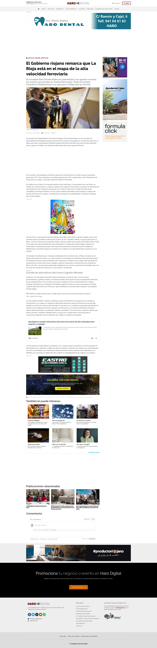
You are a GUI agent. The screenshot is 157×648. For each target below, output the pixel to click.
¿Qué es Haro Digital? (83, 606)
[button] (114, 26)
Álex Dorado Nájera (35, 397)
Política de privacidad (73, 636)
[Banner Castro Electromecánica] (62, 371)
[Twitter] (33, 614)
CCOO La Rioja (59, 397)
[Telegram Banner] (115, 76)
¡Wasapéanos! (80, 623)
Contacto (79, 626)
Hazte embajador (81, 608)
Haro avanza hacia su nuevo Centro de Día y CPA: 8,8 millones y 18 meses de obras (87, 507)
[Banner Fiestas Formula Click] (115, 141)
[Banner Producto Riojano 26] (115, 119)
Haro (43, 9)
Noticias (31, 58)
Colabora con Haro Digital (104, 9)
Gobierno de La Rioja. (115, 609)
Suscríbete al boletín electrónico (87, 618)
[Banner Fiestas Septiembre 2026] (63, 233)
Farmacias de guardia (83, 613)
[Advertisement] (78, 41)
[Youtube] (40, 614)
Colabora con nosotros (84, 621)
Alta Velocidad (48, 397)
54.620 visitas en (30, 3)
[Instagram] (36, 614)
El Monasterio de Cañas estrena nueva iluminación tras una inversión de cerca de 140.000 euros (62, 507)
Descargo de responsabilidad (89, 636)
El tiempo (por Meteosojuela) (85, 616)
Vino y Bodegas (71, 9)
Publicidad (89, 9)
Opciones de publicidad (83, 611)
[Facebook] (29, 614)
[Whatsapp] (44, 614)
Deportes (59, 9)
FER (66, 397)
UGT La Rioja (87, 397)
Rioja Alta (51, 9)
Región (37, 58)
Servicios (44, 58)
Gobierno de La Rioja (75, 397)
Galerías (82, 9)
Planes (116, 9)
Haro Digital (84, 643)
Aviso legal (63, 636)
